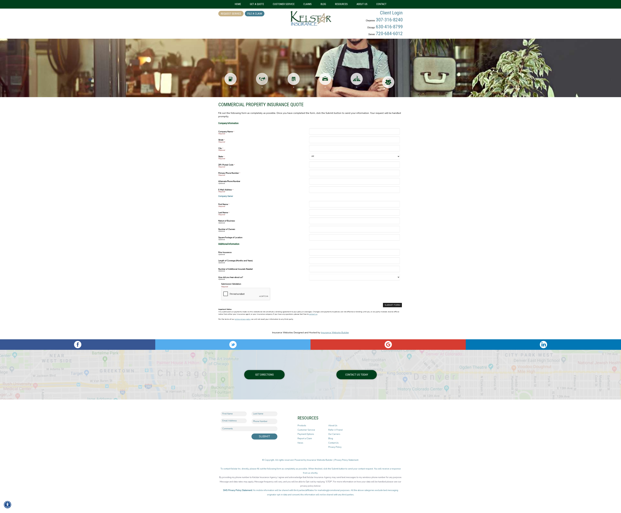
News (300, 442)
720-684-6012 (389, 33)
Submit (264, 436)
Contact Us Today (356, 374)
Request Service (231, 13)
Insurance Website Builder (335, 332)
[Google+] (388, 344)
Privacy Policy (335, 447)
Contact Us (333, 442)
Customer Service (306, 429)
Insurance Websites (282, 332)
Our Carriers (334, 434)
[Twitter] (233, 344)
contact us (313, 314)
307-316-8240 (389, 20)
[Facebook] (77, 344)
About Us (332, 425)
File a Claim (254, 13)
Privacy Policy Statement (347, 460)
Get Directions (264, 374)
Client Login (391, 13)
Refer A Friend (335, 429)
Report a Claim (305, 438)
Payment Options (306, 434)
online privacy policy (243, 319)
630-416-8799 (389, 26)
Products (302, 425)
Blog (330, 438)
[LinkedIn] (543, 344)
